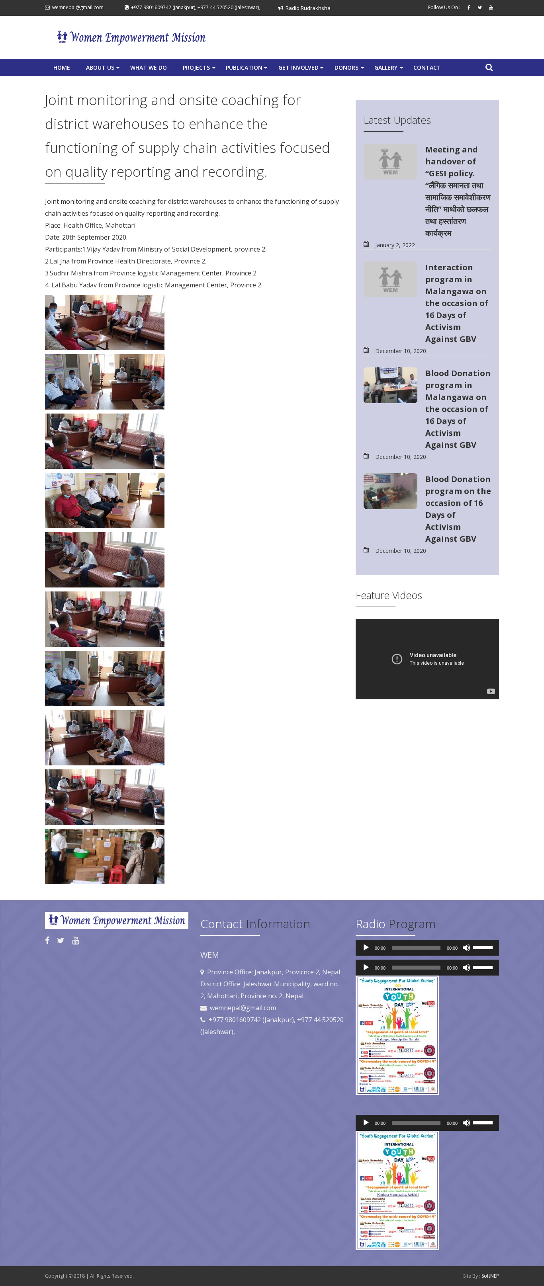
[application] (427, 948)
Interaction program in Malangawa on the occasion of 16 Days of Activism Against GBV (456, 303)
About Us (103, 70)
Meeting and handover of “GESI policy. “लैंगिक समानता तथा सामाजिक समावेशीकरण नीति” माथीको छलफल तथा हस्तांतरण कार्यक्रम (458, 191)
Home (61, 67)
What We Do (148, 67)
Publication (247, 70)
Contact (427, 67)
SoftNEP (490, 1275)
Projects (200, 70)
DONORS (350, 70)
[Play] (366, 948)
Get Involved (301, 70)
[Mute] (466, 948)
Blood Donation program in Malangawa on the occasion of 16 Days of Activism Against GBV (458, 409)
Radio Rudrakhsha (307, 8)
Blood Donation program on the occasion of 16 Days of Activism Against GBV (458, 509)
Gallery (389, 70)
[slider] (484, 947)
